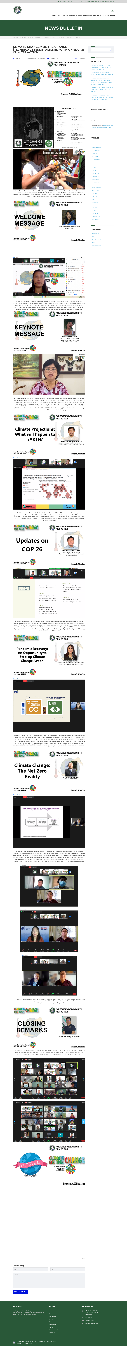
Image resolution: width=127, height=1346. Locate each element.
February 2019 (96, 205)
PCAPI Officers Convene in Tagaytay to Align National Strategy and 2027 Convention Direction (102, 67)
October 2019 (96, 185)
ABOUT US (61, 16)
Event (93, 236)
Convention (87, 16)
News (99, 16)
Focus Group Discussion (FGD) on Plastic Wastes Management (101, 116)
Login (112, 16)
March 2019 (95, 202)
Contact (105, 16)
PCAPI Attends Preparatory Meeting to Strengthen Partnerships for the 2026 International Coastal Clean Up (102, 74)
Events (79, 16)
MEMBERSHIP (70, 16)
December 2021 (96, 156)
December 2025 (96, 147)
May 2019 (94, 199)
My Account (52, 1327)
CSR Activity (95, 233)
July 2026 (94, 145)
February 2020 (96, 176)
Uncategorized (96, 245)
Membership (52, 1316)
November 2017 (96, 219)
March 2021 (95, 170)
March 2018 (95, 213)
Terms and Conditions (54, 1329)
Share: (83, 1258)
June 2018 (94, 207)
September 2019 (96, 187)
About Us (51, 1313)
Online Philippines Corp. (32, 1343)
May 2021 (94, 167)
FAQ (94, 16)
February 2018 (96, 216)
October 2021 (96, 159)
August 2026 (95, 142)
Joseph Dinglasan (96, 114)
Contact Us (52, 1332)
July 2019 (94, 193)
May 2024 (94, 153)
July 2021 (94, 162)
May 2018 (94, 210)
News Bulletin (52, 1324)
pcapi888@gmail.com (91, 1323)
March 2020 (95, 173)
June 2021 (94, 165)
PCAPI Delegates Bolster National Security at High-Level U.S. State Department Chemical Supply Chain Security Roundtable (101, 81)
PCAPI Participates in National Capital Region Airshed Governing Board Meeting (102, 89)
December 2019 (96, 179)
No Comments (81, 58)
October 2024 (96, 150)
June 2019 (94, 196)
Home (54, 16)
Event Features (96, 239)
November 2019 (96, 182)
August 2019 (95, 190)
